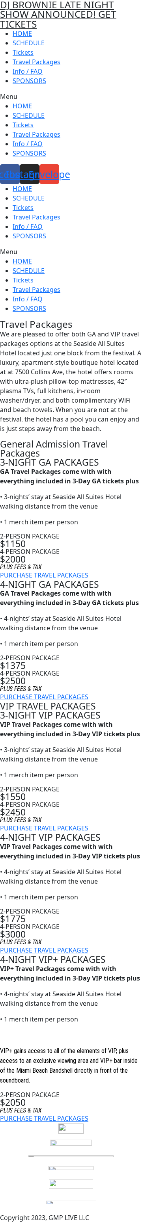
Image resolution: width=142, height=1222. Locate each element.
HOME (22, 33)
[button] (71, 96)
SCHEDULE (29, 43)
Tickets (23, 52)
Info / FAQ (28, 71)
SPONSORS (29, 80)
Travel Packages (36, 62)
